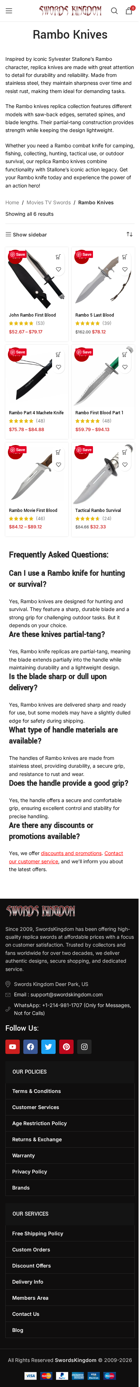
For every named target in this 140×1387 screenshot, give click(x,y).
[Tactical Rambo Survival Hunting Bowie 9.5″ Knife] (103, 474)
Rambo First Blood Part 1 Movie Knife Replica (99, 416)
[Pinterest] (66, 1047)
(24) (107, 519)
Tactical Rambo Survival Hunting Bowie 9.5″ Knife (99, 514)
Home (12, 202)
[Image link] (40, 910)
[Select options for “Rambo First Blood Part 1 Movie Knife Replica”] (124, 354)
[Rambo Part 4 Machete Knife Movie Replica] (36, 376)
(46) (40, 519)
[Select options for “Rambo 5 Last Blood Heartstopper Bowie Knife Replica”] (124, 257)
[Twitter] (48, 1047)
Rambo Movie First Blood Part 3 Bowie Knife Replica (34, 514)
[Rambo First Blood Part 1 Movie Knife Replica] (103, 376)
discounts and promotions (71, 853)
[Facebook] (30, 1047)
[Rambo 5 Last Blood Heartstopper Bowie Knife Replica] (103, 278)
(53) (40, 323)
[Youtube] (12, 1047)
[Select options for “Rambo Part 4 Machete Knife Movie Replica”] (58, 354)
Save (20, 254)
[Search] (114, 11)
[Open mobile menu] (9, 11)
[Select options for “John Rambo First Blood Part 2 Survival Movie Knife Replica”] (58, 257)
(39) (107, 323)
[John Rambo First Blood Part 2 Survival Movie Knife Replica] (36, 278)
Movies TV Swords (49, 202)
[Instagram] (84, 1047)
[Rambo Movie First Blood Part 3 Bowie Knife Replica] (36, 474)
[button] (124, 452)
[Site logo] (70, 10)
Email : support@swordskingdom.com (58, 994)
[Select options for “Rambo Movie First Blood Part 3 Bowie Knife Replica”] (58, 452)
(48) (40, 421)
